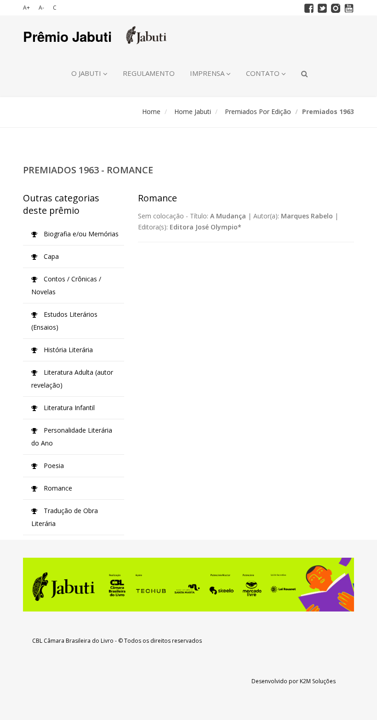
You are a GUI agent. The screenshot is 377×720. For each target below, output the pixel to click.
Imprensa (208, 73)
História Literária (67, 349)
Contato (263, 73)
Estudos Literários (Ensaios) (64, 320)
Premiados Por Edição (258, 111)
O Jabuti (87, 73)
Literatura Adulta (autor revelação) (72, 378)
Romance (57, 488)
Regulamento (149, 73)
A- (41, 7)
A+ (26, 7)
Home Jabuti (192, 111)
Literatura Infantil (68, 407)
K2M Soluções (318, 681)
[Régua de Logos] (188, 584)
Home (151, 111)
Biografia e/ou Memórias (80, 233)
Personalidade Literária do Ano (71, 436)
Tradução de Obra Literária (64, 517)
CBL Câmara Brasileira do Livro (73, 641)
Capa (50, 256)
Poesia (53, 465)
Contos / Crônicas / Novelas (66, 285)
